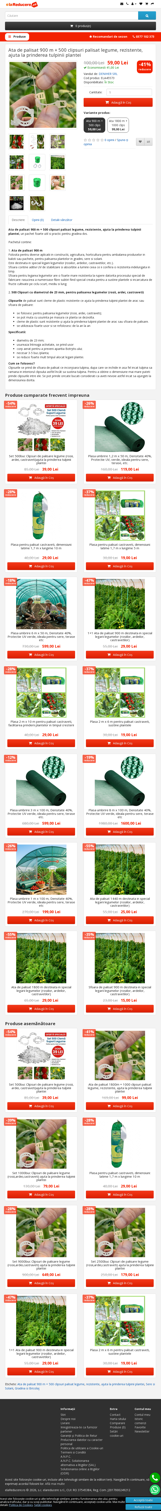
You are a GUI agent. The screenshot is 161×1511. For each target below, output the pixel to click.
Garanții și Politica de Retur (79, 1436)
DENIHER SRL (108, 74)
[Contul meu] (133, 4)
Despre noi (68, 1419)
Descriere (18, 220)
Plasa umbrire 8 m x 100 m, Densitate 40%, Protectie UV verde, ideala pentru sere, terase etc (120, 813)
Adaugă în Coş (120, 102)
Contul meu (142, 1415)
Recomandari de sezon (109, 37)
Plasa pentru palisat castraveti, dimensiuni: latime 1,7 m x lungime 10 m (41, 546)
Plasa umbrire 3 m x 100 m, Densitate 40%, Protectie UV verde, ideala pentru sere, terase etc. (41, 813)
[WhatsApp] (155, 1489)
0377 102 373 (144, 37)
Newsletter (142, 1431)
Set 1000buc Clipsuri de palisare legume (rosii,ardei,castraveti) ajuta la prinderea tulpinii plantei (41, 1176)
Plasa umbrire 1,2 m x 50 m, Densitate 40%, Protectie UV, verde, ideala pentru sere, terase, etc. (120, 459)
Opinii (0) (38, 220)
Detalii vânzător (61, 220)
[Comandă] (152, 4)
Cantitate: (95, 92)
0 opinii (109, 140)
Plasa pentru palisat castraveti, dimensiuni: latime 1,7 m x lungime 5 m (120, 546)
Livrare (65, 1423)
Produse (19, 37)
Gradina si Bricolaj (27, 1388)
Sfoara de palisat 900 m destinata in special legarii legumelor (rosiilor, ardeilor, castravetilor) (120, 990)
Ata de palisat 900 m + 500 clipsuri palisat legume (50, 1384)
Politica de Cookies (21, 1505)
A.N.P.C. (66, 1456)
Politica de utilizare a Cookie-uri (82, 1448)
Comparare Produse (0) (118, 1425)
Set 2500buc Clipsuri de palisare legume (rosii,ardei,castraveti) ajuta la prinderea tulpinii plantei (120, 1264)
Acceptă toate (143, 1500)
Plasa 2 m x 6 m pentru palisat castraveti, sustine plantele (120, 723)
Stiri (63, 1415)
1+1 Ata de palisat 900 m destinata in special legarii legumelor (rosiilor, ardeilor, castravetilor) (120, 636)
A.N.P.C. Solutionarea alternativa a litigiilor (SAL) (78, 1463)
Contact (115, 1415)
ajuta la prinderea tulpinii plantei (122, 1384)
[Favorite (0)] (140, 4)
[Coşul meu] (146, 4)
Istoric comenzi (140, 1421)
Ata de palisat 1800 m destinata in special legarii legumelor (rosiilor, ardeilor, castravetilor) (41, 990)
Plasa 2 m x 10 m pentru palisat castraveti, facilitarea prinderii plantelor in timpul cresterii (41, 723)
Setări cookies (43, 1505)
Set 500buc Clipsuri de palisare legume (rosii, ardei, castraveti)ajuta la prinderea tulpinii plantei (41, 459)
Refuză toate (143, 1507)
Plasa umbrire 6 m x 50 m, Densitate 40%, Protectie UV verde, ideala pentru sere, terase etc (41, 636)
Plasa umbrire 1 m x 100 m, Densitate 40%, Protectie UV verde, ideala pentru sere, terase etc (41, 902)
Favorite (140, 1427)
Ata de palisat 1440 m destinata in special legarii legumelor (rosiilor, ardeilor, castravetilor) (120, 902)
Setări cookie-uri (116, 1433)
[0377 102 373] (155, 1477)
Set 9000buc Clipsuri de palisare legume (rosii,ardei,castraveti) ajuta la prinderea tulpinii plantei (41, 1264)
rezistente (93, 1384)
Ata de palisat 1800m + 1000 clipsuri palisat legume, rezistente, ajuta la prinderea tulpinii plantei (120, 1087)
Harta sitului (118, 1419)
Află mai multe (55, 1484)
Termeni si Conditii (73, 1452)
